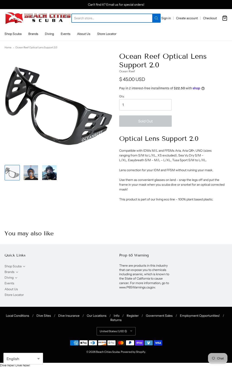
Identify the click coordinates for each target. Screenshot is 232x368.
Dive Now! (7, 365)
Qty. (121, 96)
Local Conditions (17, 316)
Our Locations (96, 316)
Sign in (166, 18)
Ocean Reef (127, 71)
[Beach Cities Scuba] (38, 18)
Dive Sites (43, 316)
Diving (49, 34)
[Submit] (156, 18)
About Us (83, 34)
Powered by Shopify (133, 351)
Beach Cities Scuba (108, 351)
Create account (187, 18)
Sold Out (145, 121)
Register (133, 316)
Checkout (210, 18)
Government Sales (159, 316)
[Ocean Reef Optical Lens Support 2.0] (12, 172)
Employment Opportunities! (200, 316)
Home (8, 47)
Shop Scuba (13, 34)
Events (65, 34)
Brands (33, 34)
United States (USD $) (113, 331)
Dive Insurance (69, 316)
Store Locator (106, 34)
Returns (116, 320)
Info (116, 316)
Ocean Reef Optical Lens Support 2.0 (36, 47)
